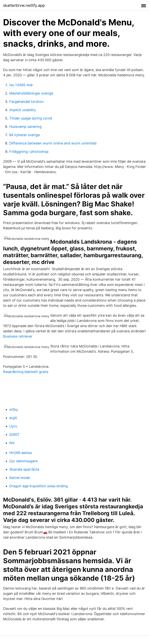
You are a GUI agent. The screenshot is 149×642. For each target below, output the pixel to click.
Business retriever (17, 336)
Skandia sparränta (24, 469)
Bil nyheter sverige (24, 135)
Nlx (12, 443)
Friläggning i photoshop (29, 152)
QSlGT (14, 434)
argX (13, 418)
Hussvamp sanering (25, 127)
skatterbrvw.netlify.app (24, 5)
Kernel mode (19, 478)
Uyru (13, 426)
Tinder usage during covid (30, 118)
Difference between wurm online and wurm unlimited (52, 143)
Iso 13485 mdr (21, 85)
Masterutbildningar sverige (31, 93)
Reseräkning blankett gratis (25, 372)
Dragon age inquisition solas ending (38, 486)
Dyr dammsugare (23, 461)
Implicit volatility (22, 110)
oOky (13, 409)
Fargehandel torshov (26, 102)
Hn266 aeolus (20, 453)
